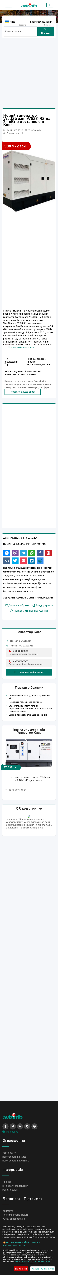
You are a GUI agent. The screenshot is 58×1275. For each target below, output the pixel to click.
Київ (39, 130)
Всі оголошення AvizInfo (15, 1160)
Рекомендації (10, 1189)
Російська (12, 1131)
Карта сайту (9, 1152)
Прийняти (21, 1268)
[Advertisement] (29, 69)
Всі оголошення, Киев (14, 1156)
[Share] (6, 553)
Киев (12, 22)
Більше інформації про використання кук (32, 1262)
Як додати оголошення (15, 1185)
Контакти (7, 1210)
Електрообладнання (41, 22)
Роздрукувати (44, 605)
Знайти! (45, 33)
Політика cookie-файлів (15, 1214)
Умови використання (13, 1218)
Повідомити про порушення (31, 610)
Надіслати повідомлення (31, 672)
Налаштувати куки (42, 1268)
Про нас (6, 1181)
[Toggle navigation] (8, 5)
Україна (32, 130)
